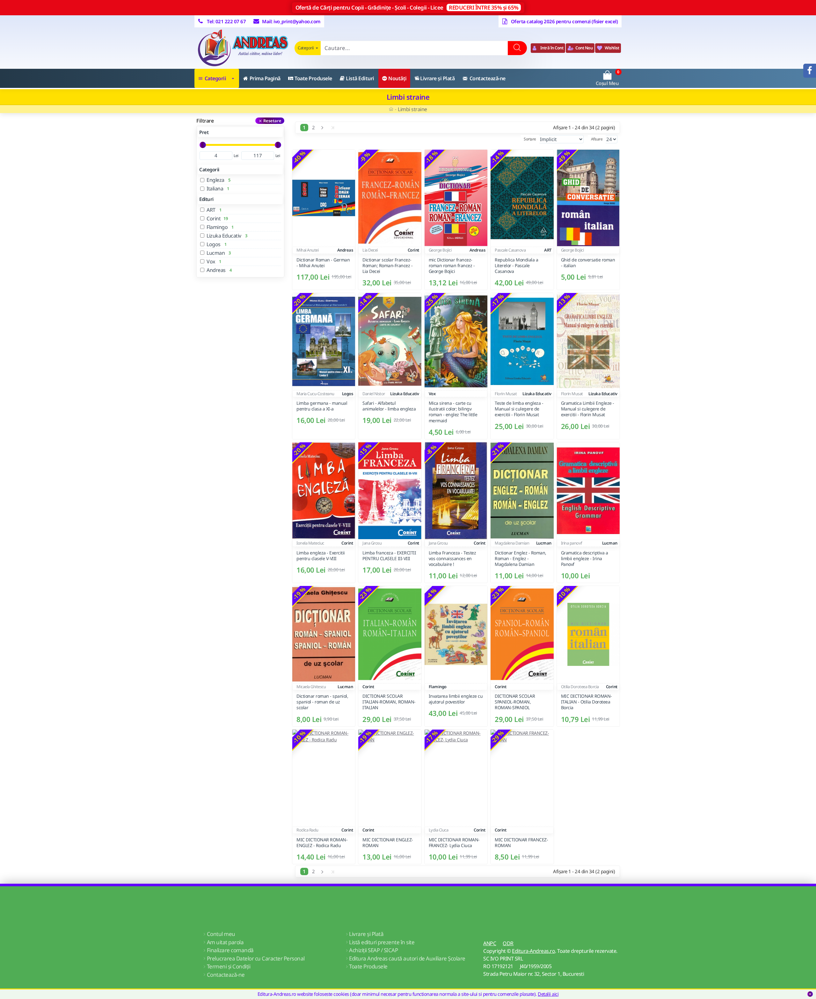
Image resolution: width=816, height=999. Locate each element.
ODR (508, 943)
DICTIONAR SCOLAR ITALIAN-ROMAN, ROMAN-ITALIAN (389, 701)
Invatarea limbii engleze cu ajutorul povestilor (456, 699)
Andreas (345, 250)
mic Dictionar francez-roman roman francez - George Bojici (452, 265)
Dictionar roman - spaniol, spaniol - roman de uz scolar (322, 701)
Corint (413, 250)
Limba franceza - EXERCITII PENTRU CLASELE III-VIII (389, 555)
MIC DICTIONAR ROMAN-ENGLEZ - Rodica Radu (321, 842)
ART (547, 250)
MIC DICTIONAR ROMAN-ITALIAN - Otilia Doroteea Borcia (586, 701)
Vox (432, 393)
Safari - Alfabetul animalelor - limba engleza (389, 406)
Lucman (543, 543)
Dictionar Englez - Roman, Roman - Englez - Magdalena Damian (520, 558)
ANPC (489, 943)
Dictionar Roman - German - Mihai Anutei (323, 262)
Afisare (597, 139)
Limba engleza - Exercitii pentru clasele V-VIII (320, 555)
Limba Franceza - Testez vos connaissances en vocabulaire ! (452, 558)
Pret (203, 132)
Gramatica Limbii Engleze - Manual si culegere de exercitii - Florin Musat (587, 409)
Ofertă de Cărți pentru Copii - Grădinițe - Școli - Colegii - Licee (407, 7)
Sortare (530, 139)
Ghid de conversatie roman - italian (588, 262)
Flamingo (438, 686)
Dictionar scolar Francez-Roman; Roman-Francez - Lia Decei (387, 265)
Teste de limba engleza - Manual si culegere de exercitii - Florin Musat (519, 409)
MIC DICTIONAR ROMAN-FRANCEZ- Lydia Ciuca (454, 842)
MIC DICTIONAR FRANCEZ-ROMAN (521, 842)
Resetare (272, 121)
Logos (347, 393)
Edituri (206, 199)
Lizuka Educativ (404, 393)
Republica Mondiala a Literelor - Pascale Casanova (516, 265)
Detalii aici (548, 994)
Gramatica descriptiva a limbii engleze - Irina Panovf (584, 558)
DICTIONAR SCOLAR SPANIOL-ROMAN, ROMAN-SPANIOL (515, 701)
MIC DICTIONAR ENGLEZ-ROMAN (387, 842)
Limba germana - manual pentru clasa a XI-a (321, 406)
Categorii (209, 169)
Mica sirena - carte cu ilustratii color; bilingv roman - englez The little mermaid (453, 412)
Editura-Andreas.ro (533, 950)
